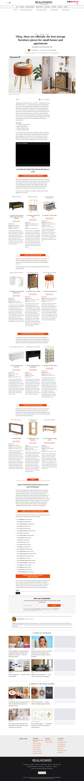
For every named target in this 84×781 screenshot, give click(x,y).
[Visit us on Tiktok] (77, 1)
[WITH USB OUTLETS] (16, 429)
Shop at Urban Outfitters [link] (49, 442)
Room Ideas (47, 6)
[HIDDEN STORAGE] (16, 206)
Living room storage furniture (23, 124)
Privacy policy (41, 766)
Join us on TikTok (36, 747)
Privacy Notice (56, 608)
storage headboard (30, 380)
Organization (42, 34)
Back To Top (79, 778)
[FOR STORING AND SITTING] (16, 356)
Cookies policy (48, 766)
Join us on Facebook (37, 751)
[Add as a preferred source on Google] (42, 773)
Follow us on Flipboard (37, 753)
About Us (50, 764)
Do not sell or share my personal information (42, 768)
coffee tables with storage (30, 134)
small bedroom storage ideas (42, 341)
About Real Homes (49, 742)
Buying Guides (53, 50)
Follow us (41, 99)
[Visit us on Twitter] (69, 1)
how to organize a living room (35, 190)
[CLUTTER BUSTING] (49, 356)
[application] (33, 154)
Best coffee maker (61, 744)
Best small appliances (62, 750)
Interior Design (39, 6)
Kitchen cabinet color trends (42, 9)
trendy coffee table (13, 230)
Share (18, 99)
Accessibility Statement (28, 764)
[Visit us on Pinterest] (71, 1)
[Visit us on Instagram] (74, 1)
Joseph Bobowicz (35, 50)
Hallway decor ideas (65, 9)
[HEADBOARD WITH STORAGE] (33, 356)
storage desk (21, 305)
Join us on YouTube (37, 743)
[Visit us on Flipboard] (76, 1)
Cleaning (22, 6)
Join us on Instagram (37, 745)
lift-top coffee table (46, 229)
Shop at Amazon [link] (32, 219)
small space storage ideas (39, 116)
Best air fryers (60, 748)
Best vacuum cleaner (62, 742)
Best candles (60, 752)
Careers (55, 766)
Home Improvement (29, 6)
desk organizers (38, 266)
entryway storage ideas (29, 412)
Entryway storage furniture (23, 129)
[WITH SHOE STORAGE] (49, 429)
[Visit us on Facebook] (67, 1)
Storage (47, 34)
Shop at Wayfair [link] (49, 368)
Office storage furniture (22, 126)
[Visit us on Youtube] (72, 1)
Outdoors (54, 6)
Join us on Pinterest (37, 749)
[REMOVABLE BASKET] (33, 206)
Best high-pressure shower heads (26, 9)
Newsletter (47, 99)
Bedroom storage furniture (23, 128)
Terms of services (37, 608)
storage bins (37, 461)
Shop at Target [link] (16, 221)
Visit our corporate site (57, 777)
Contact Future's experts (41, 764)
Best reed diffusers (61, 746)
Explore (65, 6)
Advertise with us (48, 740)
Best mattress (60, 740)
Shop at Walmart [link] (49, 218)
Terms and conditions (32, 766)
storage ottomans (22, 132)
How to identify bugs (54, 9)
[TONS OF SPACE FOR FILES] (16, 281)
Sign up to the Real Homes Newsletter (38, 740)
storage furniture (26, 519)
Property (60, 6)
